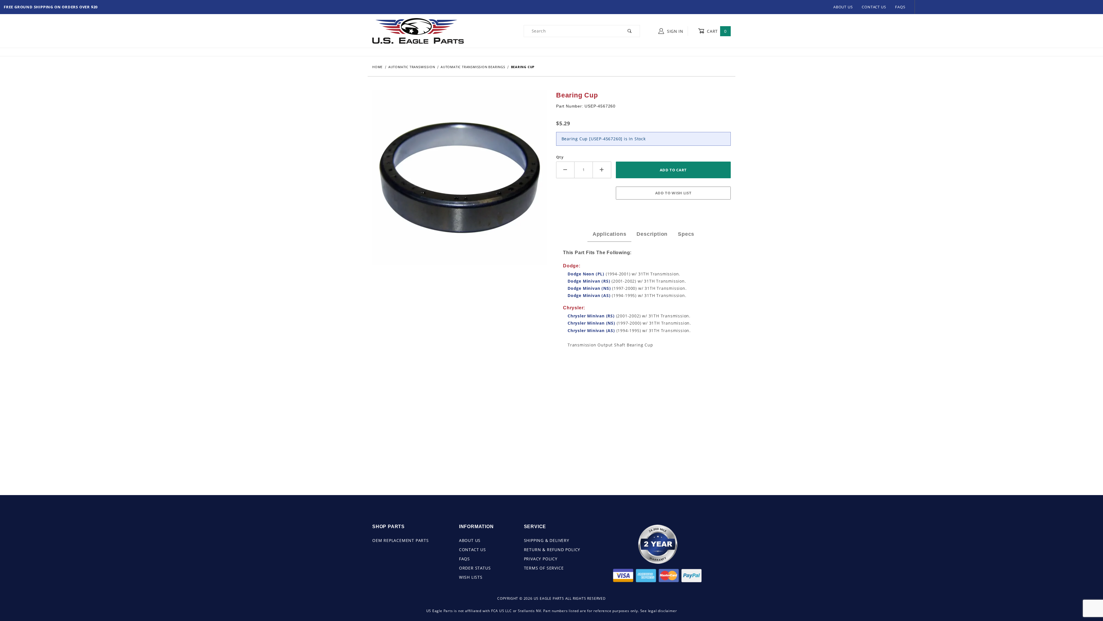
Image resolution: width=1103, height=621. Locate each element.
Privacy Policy (541, 558)
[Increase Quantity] (602, 170)
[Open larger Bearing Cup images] (459, 182)
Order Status (475, 568)
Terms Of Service (544, 568)
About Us (843, 6)
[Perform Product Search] (630, 31)
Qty (559, 157)
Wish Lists (471, 577)
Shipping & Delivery (546, 540)
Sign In (674, 31)
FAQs (900, 6)
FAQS (464, 558)
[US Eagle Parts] (418, 30)
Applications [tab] (609, 234)
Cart (716, 31)
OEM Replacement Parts (400, 540)
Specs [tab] (686, 234)
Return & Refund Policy (552, 549)
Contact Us (874, 6)
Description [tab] (652, 234)
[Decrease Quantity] (565, 170)
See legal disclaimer (658, 610)
